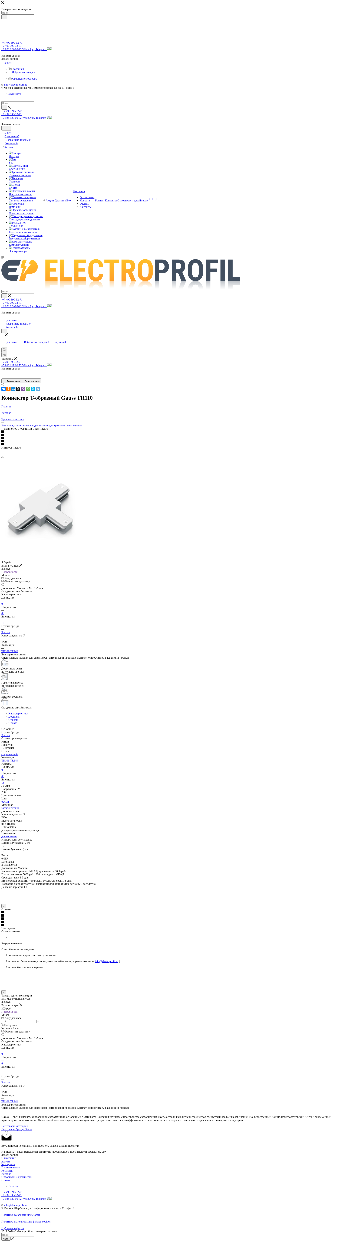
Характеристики (18, 713)
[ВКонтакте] (3, 389)
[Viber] (23, 389)
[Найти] (4, 17)
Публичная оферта (12, 1228)
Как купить (8, 1164)
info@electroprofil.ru (15, 84)
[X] (18, 389)
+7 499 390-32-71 (12, 42)
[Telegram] (38, 389)
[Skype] (33, 389)
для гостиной (9, 836)
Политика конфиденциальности (20, 1214)
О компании (8, 1157)
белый (5, 801)
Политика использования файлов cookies (26, 1221)
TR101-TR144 (9, 651)
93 (2, 603)
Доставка (13, 716)
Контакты (7, 1170)
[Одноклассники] (8, 389)
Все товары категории (14, 1126)
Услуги (5, 1161)
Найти (6, 1238)
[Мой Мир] (13, 389)
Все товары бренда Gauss (16, 1129)
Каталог (6, 1173)
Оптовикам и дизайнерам (16, 1176)
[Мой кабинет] (3, 316)
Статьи (5, 1180)
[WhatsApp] (28, 389)
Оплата (12, 722)
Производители (10, 1167)
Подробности (9, 571)
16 (2, 622)
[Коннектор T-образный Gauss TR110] (40, 549)
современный (9, 754)
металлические (10, 807)
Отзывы (13, 719)
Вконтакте (14, 93)
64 (2, 613)
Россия (5, 632)
